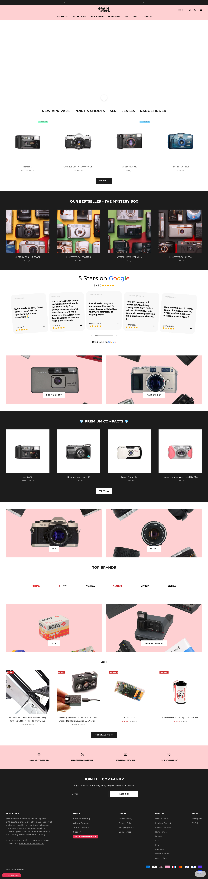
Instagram (197, 819)
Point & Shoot (162, 819)
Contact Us (147, 16)
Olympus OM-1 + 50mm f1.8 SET (78, 167)
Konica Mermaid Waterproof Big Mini (180, 477)
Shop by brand (97, 16)
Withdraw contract (12, 875)
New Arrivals (62, 16)
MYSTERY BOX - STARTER (78, 257)
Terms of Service (81, 827)
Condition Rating (81, 819)
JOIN (181, 868)
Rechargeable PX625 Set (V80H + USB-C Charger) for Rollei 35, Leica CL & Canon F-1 (78, 719)
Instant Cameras (163, 827)
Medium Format (163, 823)
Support (77, 832)
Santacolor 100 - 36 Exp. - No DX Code (180, 718)
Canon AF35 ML (129, 167)
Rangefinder (153, 111)
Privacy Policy (125, 819)
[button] (92, 336)
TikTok (195, 823)
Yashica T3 (27, 167)
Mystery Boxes (79, 16)
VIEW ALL (104, 180)
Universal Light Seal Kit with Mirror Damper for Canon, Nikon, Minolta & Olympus (27, 719)
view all (104, 491)
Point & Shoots (89, 111)
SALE (135, 16)
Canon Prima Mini (129, 477)
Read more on (104, 342)
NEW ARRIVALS (91, 91)
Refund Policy (125, 823)
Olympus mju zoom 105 (78, 477)
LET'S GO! (124, 794)
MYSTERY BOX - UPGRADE (28, 257)
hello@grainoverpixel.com (31, 843)
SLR (113, 111)
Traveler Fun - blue (180, 167)
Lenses (128, 111)
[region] (104, 59)
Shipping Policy (126, 827)
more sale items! (104, 735)
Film (126, 16)
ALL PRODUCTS (116, 91)
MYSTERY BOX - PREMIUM (129, 257)
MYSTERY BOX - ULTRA (180, 257)
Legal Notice (125, 832)
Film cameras (114, 16)
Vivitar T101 (129, 718)
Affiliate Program (81, 823)
